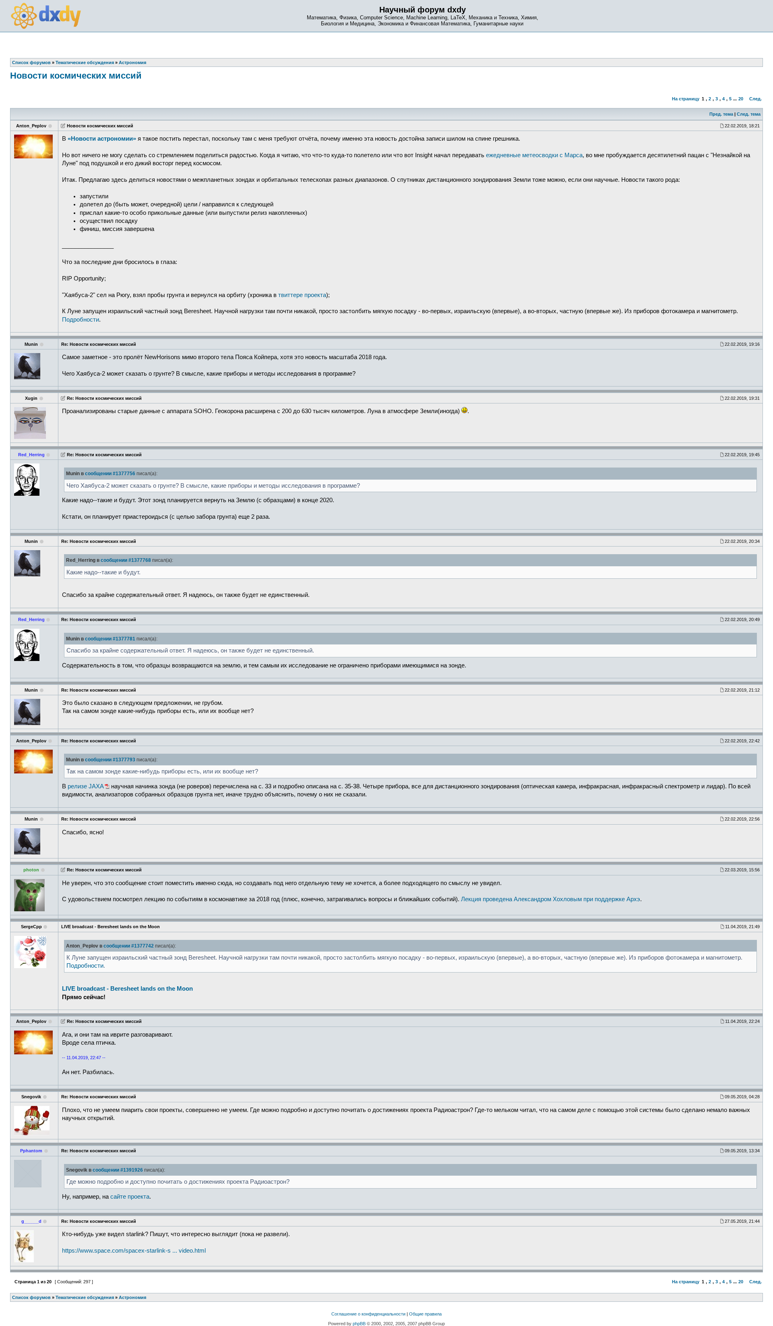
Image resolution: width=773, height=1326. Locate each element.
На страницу (685, 98)
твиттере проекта (302, 295)
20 (740, 98)
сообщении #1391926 (118, 1170)
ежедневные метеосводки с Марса (534, 155)
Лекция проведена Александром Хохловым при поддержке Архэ (550, 899)
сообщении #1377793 (110, 760)
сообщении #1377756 (110, 473)
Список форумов (31, 1297)
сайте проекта (129, 1196)
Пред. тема (721, 114)
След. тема (749, 114)
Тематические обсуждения (85, 1297)
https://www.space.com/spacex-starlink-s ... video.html (134, 1250)
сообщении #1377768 (126, 560)
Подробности (80, 319)
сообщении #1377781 (110, 639)
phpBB (359, 1323)
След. (755, 98)
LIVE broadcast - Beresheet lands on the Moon (127, 988)
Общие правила (425, 1313)
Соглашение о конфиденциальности (368, 1313)
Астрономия (132, 1297)
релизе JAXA (86, 786)
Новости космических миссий (76, 76)
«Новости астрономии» (102, 138)
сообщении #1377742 (128, 946)
